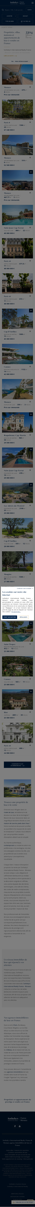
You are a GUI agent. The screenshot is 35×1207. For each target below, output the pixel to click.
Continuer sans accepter (24, 588)
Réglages (23, 617)
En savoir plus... (16, 612)
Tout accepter (10, 617)
